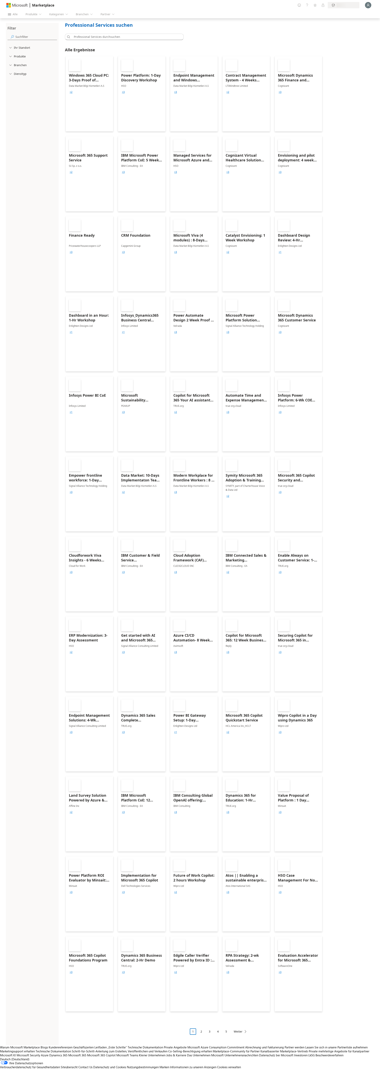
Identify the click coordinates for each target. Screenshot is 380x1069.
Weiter (238, 1031)
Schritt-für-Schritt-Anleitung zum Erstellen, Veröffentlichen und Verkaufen (119, 1051)
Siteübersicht (69, 1067)
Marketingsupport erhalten (17, 1051)
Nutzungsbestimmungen (143, 1067)
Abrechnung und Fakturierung (264, 1047)
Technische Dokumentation (145, 1047)
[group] (71, 92)
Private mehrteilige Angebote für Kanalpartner (339, 1051)
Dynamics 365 (58, 1055)
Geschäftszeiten (83, 1047)
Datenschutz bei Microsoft (276, 1055)
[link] (89, 93)
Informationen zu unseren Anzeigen (193, 1067)
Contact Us (85, 1067)
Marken (164, 1067)
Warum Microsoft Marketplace (20, 1047)
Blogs (44, 1047)
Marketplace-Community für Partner (236, 1051)
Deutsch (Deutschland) (14, 1059)
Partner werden (294, 1047)
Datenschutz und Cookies (109, 1067)
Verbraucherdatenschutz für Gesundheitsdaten (30, 1067)
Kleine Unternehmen (152, 1055)
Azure (44, 1055)
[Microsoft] (17, 5)
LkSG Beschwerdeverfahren (325, 1055)
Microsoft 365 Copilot (101, 1055)
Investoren (301, 1055)
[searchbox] (36, 37)
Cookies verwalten (229, 1067)
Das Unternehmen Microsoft (205, 1055)
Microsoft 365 (77, 1055)
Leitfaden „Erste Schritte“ (110, 1047)
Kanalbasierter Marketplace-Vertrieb (284, 1051)
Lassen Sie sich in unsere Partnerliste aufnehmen (336, 1047)
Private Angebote (175, 1047)
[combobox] (125, 36)
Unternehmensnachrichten (241, 1055)
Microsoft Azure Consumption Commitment (216, 1047)
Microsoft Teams (127, 1055)
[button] (68, 36)
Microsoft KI (8, 1055)
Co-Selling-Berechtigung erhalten (190, 1051)
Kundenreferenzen (60, 1047)
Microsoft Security (28, 1055)
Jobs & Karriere (176, 1055)
